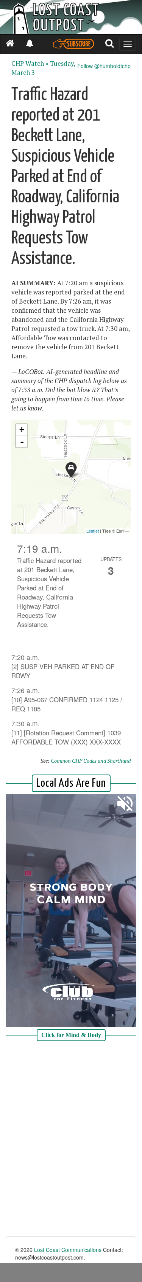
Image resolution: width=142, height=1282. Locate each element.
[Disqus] (71, 1140)
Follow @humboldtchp (104, 66)
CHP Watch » (29, 63)
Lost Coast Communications (67, 1249)
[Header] (71, 17)
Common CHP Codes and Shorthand (91, 760)
